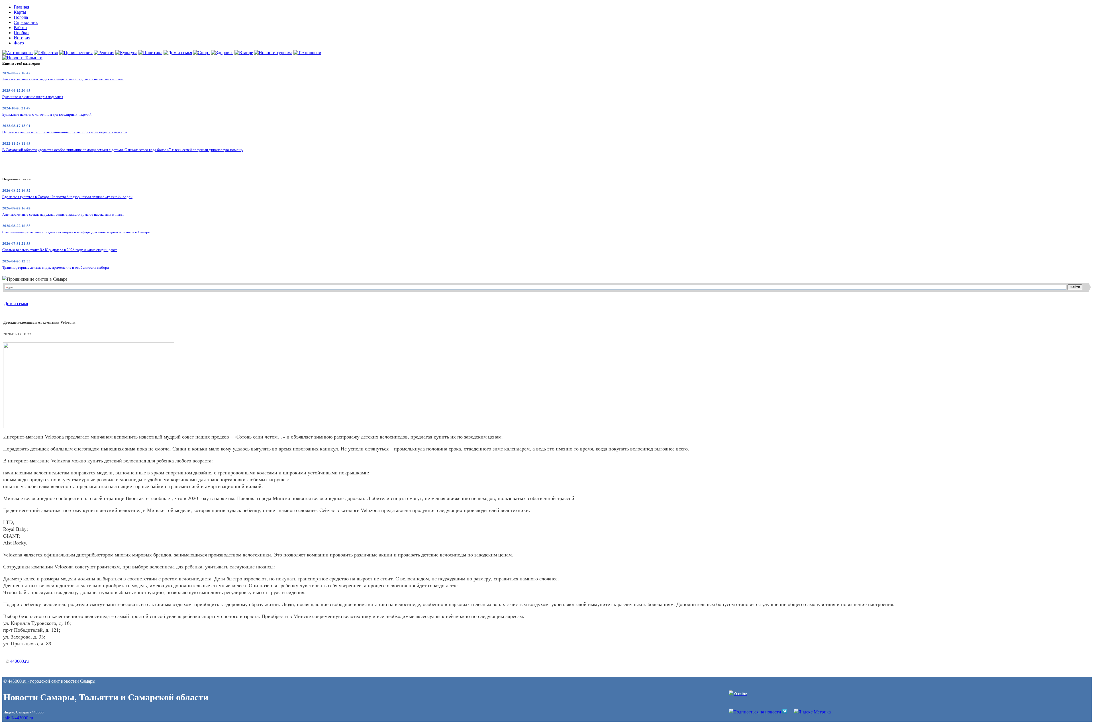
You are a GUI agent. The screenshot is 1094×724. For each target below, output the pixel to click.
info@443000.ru (18, 718)
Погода (21, 17)
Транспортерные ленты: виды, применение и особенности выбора (55, 267)
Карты (20, 12)
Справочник (26, 22)
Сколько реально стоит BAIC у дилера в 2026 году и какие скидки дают (59, 249)
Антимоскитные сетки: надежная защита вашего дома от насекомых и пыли (63, 78)
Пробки (21, 32)
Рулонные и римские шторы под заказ (32, 96)
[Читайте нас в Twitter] (784, 712)
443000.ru (19, 661)
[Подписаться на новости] (755, 712)
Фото (19, 42)
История (22, 37)
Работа (20, 27)
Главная (21, 7)
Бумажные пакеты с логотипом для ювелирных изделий (46, 114)
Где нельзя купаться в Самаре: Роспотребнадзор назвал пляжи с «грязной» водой (67, 196)
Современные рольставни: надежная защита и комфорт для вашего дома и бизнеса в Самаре (76, 231)
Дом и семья (16, 303)
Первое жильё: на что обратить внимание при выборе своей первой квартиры (64, 131)
